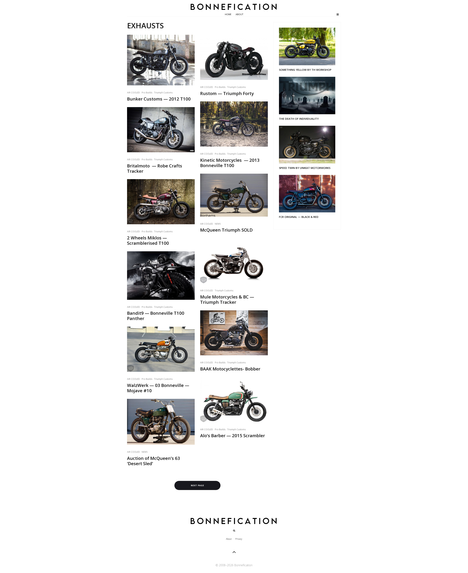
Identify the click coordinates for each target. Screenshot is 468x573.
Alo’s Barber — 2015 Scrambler (232, 435)
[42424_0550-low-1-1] (234, 57)
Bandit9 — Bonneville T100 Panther (155, 316)
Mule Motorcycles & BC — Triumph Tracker (227, 299)
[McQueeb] (161, 422)
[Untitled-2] (307, 95)
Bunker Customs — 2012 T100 (159, 99)
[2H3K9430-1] (161, 129)
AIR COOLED (133, 92)
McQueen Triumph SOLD (226, 230)
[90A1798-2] (161, 60)
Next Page (197, 485)
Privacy (238, 538)
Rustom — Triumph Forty (227, 93)
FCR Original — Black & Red (298, 216)
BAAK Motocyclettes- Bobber (230, 369)
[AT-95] (307, 46)
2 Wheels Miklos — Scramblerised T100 (148, 240)
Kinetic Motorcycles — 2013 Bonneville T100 (230, 163)
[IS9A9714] (234, 124)
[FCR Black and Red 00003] (307, 194)
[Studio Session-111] (234, 260)
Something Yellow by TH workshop (305, 69)
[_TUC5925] (234, 399)
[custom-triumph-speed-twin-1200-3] (307, 144)
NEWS (145, 451)
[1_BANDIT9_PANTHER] (161, 275)
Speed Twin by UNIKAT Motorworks (304, 167)
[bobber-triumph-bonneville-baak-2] (234, 332)
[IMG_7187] (161, 201)
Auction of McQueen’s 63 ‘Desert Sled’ (153, 461)
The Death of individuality (299, 118)
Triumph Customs (163, 92)
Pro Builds (147, 92)
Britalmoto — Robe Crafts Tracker (154, 168)
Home (228, 14)
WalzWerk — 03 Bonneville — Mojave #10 (158, 388)
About (239, 14)
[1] (161, 349)
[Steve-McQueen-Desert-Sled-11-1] (234, 195)
